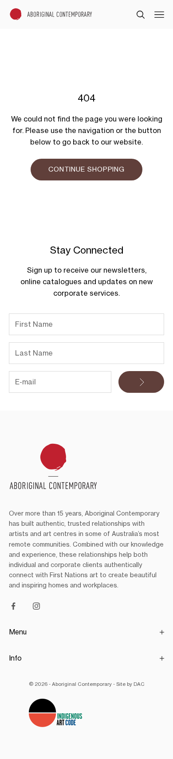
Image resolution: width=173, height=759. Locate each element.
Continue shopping (86, 169)
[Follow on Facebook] (13, 606)
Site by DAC (130, 684)
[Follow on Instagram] (36, 606)
